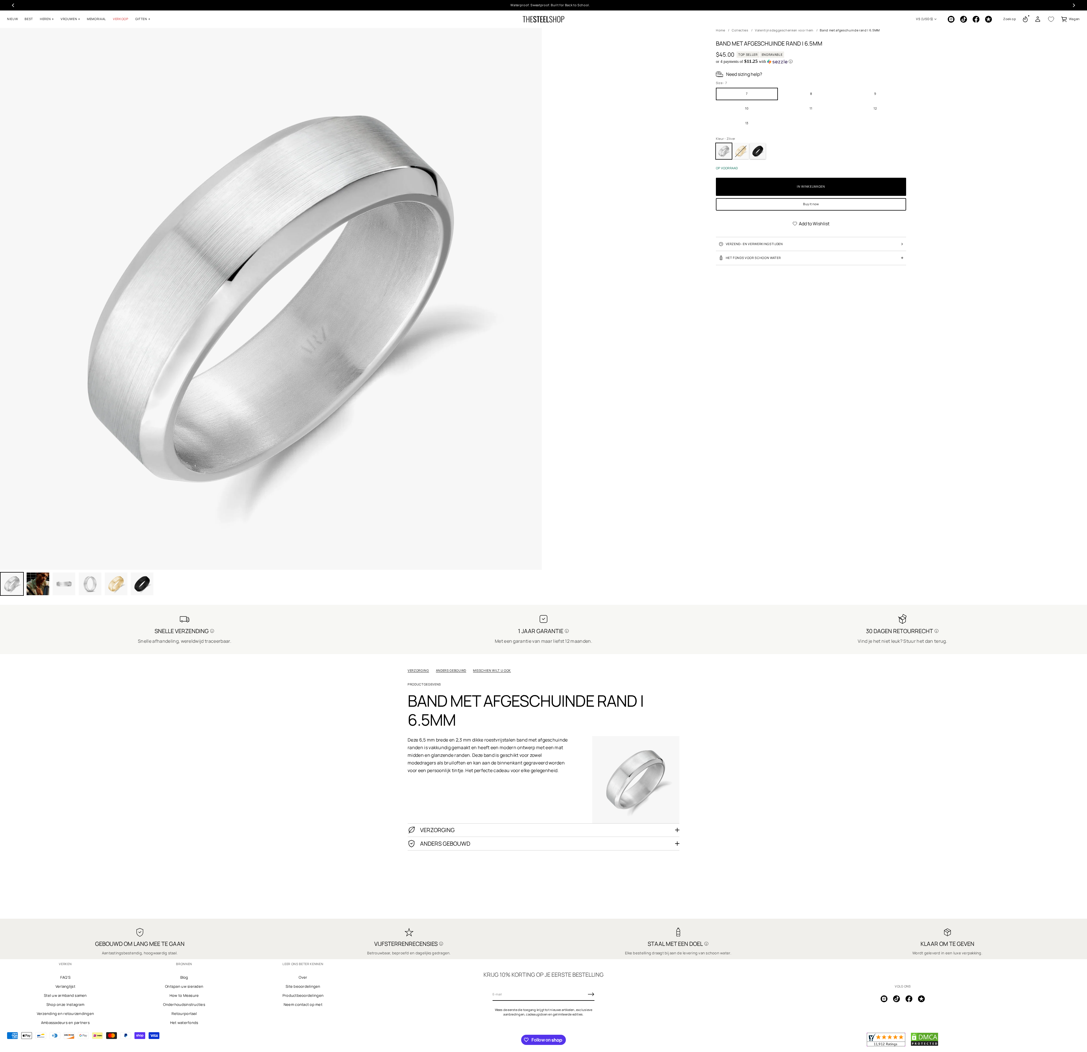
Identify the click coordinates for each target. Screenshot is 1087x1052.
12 (875, 108)
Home (720, 30)
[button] (1009, 19)
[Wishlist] (1051, 19)
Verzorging (418, 670)
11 (811, 108)
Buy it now (811, 204)
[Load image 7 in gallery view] (142, 584)
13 (746, 123)
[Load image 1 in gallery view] (12, 584)
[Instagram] (951, 19)
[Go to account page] (1038, 19)
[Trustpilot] (988, 19)
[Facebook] (976, 19)
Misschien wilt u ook (492, 670)
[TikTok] (963, 19)
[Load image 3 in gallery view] (38, 584)
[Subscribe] (591, 994)
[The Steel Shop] (543, 19)
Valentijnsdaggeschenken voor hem (784, 30)
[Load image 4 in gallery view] (64, 584)
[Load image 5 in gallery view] (90, 584)
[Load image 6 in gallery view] (116, 584)
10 (746, 108)
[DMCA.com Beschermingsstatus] (924, 1044)
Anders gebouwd (451, 670)
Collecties (740, 30)
